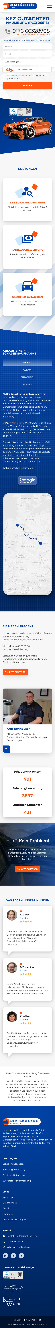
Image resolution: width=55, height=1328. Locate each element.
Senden (27, 85)
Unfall (27, 362)
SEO (20, 1324)
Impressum (9, 1197)
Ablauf (27, 370)
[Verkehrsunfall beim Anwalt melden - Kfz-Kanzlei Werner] (27, 1301)
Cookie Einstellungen (14, 1219)
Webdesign (12, 1324)
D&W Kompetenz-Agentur (36, 1324)
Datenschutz (10, 1202)
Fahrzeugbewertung (14, 1169)
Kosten (27, 384)
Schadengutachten (13, 1164)
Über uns (8, 1214)
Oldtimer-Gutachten (14, 1175)
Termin (6, 1208)
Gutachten (28, 377)
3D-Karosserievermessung (17, 1180)
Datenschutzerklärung (19, 75)
